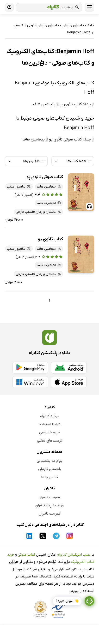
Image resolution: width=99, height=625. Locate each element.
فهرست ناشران (50, 513)
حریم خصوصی (49, 432)
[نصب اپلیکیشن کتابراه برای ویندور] (30, 382)
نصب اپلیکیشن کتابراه (74, 554)
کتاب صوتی (26, 554)
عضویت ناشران (49, 497)
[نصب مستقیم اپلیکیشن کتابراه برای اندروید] (69, 368)
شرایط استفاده (49, 424)
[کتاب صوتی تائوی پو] (81, 192)
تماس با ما (49, 477)
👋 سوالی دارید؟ (67, 601)
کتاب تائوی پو (50, 239)
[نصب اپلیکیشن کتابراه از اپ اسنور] (69, 382)
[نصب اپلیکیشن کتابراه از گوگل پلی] (30, 368)
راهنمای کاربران (49, 469)
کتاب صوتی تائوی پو (44, 177)
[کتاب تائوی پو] (81, 254)
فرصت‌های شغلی (49, 440)
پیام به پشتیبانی (49, 460)
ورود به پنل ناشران (49, 505)
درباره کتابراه (49, 416)
